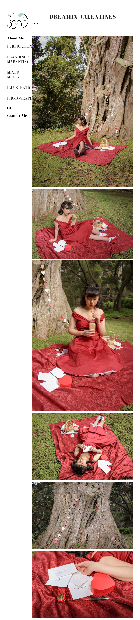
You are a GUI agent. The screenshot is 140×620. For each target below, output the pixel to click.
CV (9, 108)
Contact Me (17, 115)
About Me (15, 37)
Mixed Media (13, 74)
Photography (21, 98)
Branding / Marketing (18, 59)
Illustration (20, 87)
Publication (19, 46)
